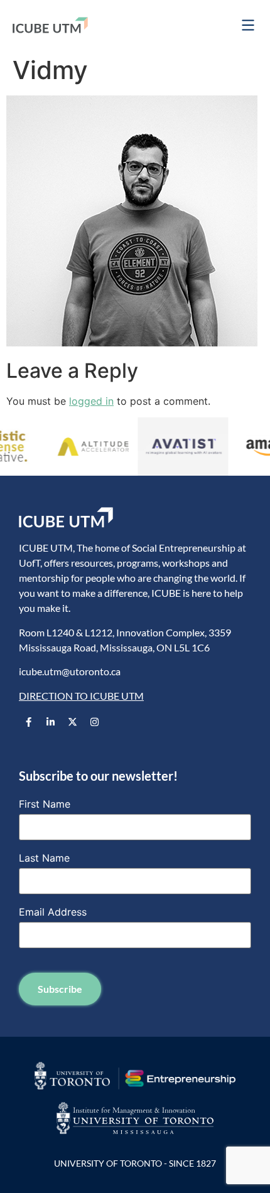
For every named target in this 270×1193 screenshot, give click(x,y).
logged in (91, 401)
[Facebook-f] (28, 721)
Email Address (53, 912)
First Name (44, 804)
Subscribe (60, 989)
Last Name (44, 858)
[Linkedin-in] (50, 721)
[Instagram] (94, 721)
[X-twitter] (72, 721)
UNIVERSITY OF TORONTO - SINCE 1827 (135, 1163)
